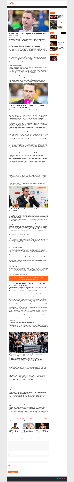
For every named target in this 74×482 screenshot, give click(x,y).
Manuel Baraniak (18, 37)
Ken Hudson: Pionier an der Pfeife (16, 418)
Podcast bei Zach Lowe (30, 128)
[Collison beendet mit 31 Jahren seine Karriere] (14, 423)
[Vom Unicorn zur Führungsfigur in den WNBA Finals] (53, 15)
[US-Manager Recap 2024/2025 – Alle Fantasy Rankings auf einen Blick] (53, 35)
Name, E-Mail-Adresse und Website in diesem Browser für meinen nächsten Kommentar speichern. (26, 470)
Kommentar (10, 440)
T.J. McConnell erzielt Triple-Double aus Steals (27, 431)
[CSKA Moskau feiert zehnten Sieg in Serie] (53, 56)
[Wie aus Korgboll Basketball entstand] (53, 47)
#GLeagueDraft (24, 277)
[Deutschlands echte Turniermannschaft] (53, 25)
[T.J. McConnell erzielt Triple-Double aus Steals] (28, 423)
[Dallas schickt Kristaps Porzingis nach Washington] (42, 423)
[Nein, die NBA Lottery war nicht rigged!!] (53, 20)
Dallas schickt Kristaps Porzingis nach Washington (42, 431)
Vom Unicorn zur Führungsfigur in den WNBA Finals (60, 16)
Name (9, 454)
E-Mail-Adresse (11, 460)
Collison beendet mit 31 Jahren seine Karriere (14, 431)
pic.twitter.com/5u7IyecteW (38, 277)
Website (9, 465)
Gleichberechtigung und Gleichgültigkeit (39, 418)
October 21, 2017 (35, 279)
